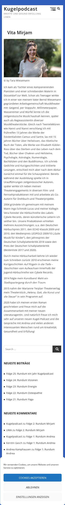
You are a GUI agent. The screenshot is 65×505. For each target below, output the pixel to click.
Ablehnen (32, 487)
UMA (9, 430)
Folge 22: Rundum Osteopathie (24, 393)
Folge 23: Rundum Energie (21, 386)
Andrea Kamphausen (18, 449)
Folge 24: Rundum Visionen (22, 380)
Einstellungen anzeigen (32, 497)
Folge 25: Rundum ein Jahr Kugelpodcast (29, 373)
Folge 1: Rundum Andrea (40, 436)
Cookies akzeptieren (32, 477)
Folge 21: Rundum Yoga (19, 399)
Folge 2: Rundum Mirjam (40, 423)
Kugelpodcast (20, 8)
